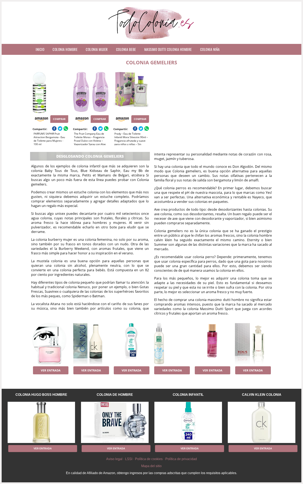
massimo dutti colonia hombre (168, 49)
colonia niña (210, 49)
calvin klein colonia (261, 394)
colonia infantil (188, 394)
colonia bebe (126, 49)
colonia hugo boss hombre (41, 394)
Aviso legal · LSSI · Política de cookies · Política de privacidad (151, 459)
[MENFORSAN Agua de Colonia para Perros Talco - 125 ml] (172, 343)
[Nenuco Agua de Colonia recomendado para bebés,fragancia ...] (131, 343)
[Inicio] (151, 40)
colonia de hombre (115, 394)
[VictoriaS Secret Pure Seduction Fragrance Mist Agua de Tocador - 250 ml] (212, 343)
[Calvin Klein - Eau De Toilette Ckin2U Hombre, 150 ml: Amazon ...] (91, 343)
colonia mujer (97, 49)
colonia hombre (65, 49)
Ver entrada (51, 370)
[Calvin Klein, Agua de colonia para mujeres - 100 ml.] (50, 343)
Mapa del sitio (151, 466)
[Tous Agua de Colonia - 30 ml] (252, 343)
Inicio (40, 49)
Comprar (59, 119)
